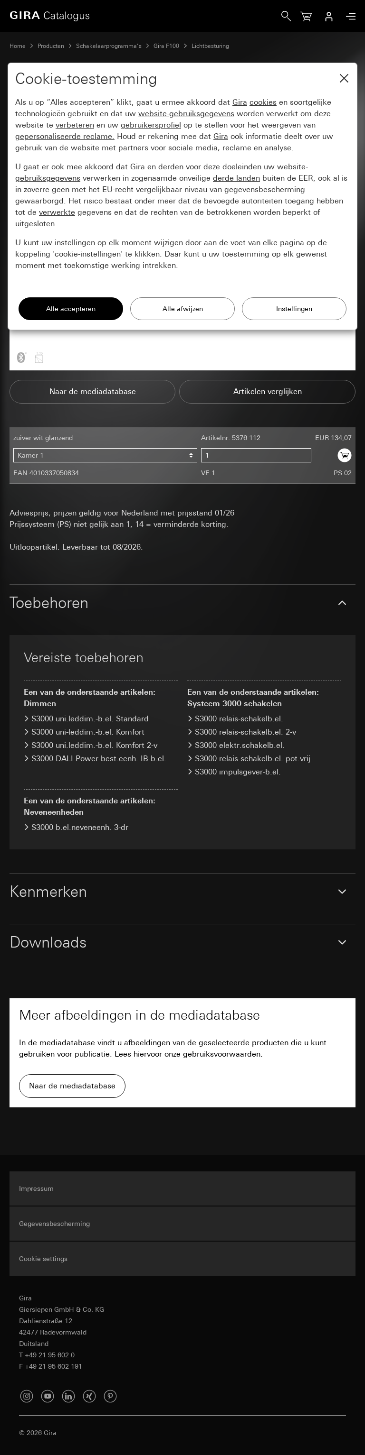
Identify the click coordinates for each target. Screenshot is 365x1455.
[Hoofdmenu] (348, 16)
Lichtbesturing (210, 46)
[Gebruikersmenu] (328, 16)
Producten (51, 46)
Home (18, 46)
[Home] (145, 16)
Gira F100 (166, 46)
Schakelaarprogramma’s (109, 46)
